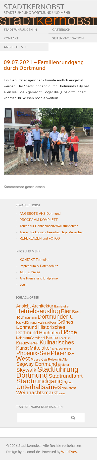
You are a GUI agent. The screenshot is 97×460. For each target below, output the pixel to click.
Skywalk (26, 370)
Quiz (44, 359)
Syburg (69, 382)
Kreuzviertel (27, 343)
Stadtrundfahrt (66, 376)
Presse (35, 359)
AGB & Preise (30, 272)
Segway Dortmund (36, 364)
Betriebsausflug (38, 311)
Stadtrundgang (39, 381)
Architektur (42, 306)
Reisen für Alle (58, 359)
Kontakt (11, 38)
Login (23, 284)
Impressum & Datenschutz (39, 266)
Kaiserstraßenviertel (30, 338)
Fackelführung (26, 322)
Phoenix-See (33, 353)
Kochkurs (65, 338)
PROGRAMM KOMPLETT (39, 220)
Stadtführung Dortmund (47, 372)
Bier (66, 311)
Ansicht (23, 306)
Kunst (22, 348)
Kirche (52, 337)
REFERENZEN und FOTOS (40, 238)
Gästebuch (61, 29)
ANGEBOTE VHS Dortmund (15, 50)
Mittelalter (40, 348)
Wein (62, 393)
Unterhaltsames (38, 387)
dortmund (31, 317)
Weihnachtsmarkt (37, 392)
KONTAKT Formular (34, 260)
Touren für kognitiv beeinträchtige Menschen (51, 232)
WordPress (69, 452)
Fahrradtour (47, 322)
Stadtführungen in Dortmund (20, 33)
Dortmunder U (56, 316)
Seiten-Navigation (68, 38)
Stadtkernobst (34, 7)
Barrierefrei (61, 306)
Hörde (69, 332)
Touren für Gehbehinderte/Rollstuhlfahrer (49, 226)
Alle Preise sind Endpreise (39, 278)
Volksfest (69, 388)
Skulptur (63, 365)
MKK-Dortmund (61, 348)
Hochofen (49, 332)
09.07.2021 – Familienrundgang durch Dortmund (44, 65)
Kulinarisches (57, 342)
